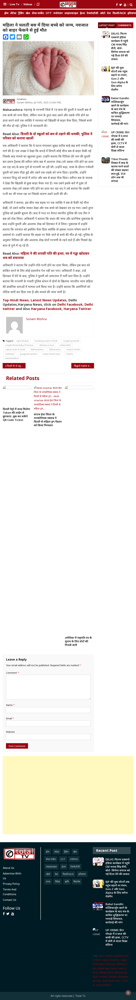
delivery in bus (46, 345)
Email (10, 718)
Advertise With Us (12, 876)
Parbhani (9, 353)
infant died (65, 345)
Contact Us (9, 900)
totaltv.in (21, 99)
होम (6, 13)
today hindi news (51, 353)
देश (109, 13)
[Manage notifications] (128, 992)
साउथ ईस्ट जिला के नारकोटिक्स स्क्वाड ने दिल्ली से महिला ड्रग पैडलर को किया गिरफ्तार (48, 419)
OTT (49, 13)
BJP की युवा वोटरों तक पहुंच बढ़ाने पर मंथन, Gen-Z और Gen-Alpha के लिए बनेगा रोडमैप (119, 78)
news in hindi (73, 349)
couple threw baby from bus (19, 345)
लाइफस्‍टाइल (71, 13)
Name (10, 705)
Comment (12, 672)
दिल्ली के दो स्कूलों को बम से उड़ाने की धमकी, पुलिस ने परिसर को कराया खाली (47, 136)
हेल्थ (82, 13)
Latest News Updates (49, 300)
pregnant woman (28, 353)
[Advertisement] (68, 795)
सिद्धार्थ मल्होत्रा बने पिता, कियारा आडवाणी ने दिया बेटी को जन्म (84, 365)
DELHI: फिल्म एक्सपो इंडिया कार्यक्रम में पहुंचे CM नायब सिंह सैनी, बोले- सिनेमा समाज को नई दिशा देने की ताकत (120, 46)
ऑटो (102, 13)
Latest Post (107, 25)
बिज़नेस (76, 881)
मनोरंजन (58, 13)
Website (10, 731)
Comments (124, 25)
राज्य (48, 881)
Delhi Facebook (70, 304)
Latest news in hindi (15, 349)
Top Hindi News (16, 300)
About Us (8, 868)
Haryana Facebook (46, 309)
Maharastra (55, 349)
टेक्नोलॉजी (92, 13)
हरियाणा (82, 874)
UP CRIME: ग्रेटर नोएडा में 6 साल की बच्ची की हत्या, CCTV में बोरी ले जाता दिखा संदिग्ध (120, 141)
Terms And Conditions (9, 892)
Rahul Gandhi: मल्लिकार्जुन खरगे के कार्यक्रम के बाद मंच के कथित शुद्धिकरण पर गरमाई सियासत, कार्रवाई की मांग (120, 111)
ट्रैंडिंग (21, 13)
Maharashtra (37, 349)
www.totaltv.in (12, 358)
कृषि (67, 881)
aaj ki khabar (22, 340)
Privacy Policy (11, 884)
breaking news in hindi (46, 340)
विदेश (57, 881)
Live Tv (14, 4)
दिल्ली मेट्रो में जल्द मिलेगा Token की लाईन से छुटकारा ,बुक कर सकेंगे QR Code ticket (16, 414)
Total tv (69, 353)
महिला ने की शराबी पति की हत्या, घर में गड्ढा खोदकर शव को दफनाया (46, 255)
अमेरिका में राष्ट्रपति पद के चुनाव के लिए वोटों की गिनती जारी (78, 641)
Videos (27, 4)
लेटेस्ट (13, 13)
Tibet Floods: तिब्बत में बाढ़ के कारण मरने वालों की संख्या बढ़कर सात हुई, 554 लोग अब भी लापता (120, 170)
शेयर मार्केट (38, 13)
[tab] (107, 25)
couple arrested (71, 340)
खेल (28, 13)
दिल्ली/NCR (119, 13)
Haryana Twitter (78, 309)
